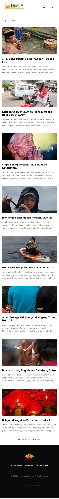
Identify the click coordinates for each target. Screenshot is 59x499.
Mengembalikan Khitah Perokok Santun (27, 217)
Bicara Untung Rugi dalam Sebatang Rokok (29, 370)
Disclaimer (29, 465)
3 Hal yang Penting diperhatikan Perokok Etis (28, 60)
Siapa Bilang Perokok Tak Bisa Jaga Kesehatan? (24, 166)
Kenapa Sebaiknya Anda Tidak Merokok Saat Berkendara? (27, 113)
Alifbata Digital (36, 486)
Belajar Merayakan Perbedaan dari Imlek (27, 420)
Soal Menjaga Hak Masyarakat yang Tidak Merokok (28, 319)
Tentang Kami (42, 465)
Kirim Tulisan (16, 465)
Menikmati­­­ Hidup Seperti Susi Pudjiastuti (28, 267)
